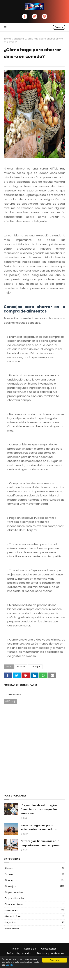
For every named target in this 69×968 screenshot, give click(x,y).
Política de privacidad (19, 953)
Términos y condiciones (50, 953)
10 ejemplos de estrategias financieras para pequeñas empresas (39, 809)
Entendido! (54, 960)
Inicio (7, 38)
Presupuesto (35, 928)
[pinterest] (44, 16)
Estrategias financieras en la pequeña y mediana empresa (40, 843)
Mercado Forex (35, 916)
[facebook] (24, 16)
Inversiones (35, 910)
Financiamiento (35, 904)
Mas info (9, 964)
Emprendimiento (35, 898)
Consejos (17, 38)
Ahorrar (21, 666)
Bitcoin (35, 874)
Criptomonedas (35, 892)
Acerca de (30, 948)
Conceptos (35, 880)
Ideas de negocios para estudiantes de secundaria (39, 827)
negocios (35, 922)
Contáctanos (48, 948)
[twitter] (34, 16)
